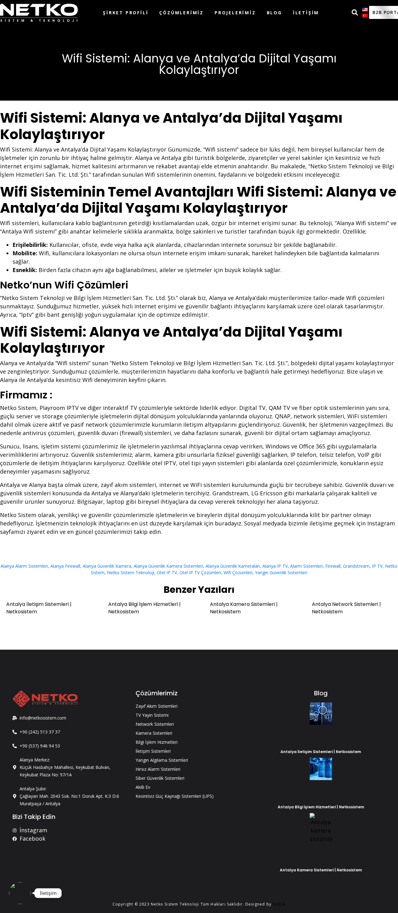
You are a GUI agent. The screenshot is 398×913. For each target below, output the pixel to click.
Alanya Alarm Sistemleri (24, 566)
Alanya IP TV (275, 566)
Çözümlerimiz (181, 13)
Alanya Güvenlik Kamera (107, 566)
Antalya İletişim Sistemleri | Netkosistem (320, 751)
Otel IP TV (167, 572)
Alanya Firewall (65, 566)
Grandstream (356, 566)
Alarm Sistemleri (306, 566)
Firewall (332, 566)
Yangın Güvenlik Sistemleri (281, 572)
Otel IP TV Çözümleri (200, 572)
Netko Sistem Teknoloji (130, 572)
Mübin (279, 904)
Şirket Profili (125, 13)
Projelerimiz (235, 13)
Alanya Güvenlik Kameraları (233, 566)
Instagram (381, 523)
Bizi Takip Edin (33, 816)
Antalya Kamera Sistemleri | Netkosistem (321, 870)
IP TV (377, 566)
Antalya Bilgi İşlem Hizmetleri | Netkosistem (321, 807)
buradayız (228, 523)
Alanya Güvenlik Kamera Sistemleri (168, 566)
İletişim (306, 13)
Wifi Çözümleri (238, 572)
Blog (274, 13)
